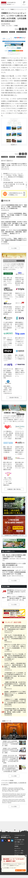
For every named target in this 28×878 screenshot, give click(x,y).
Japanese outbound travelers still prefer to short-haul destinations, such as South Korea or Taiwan (13, 801)
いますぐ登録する (21, 870)
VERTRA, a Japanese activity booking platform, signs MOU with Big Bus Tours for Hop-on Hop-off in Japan (13, 789)
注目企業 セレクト (9, 261)
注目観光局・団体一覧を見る (14, 489)
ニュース (7, 9)
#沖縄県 (16, 25)
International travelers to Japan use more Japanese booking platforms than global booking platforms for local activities (14, 795)
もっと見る (14, 248)
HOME (2, 9)
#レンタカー (9, 25)
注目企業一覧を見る (14, 397)
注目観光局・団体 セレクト (12, 413)
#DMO (3, 25)
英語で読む (12, 32)
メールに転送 (4, 32)
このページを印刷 (21, 32)
